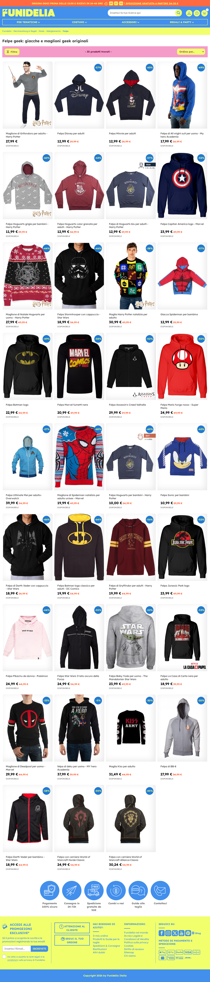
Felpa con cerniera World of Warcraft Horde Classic (73, 858)
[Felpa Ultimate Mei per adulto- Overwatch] (28, 456)
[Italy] (162, 933)
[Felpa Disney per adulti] (79, 95)
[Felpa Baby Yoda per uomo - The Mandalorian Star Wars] (131, 637)
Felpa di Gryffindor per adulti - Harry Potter (130, 587)
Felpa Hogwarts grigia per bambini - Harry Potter (27, 225)
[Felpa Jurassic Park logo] (182, 547)
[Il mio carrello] (204, 13)
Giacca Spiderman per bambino (179, 314)
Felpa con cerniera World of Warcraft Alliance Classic (125, 858)
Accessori (129, 22)
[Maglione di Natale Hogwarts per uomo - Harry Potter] (28, 276)
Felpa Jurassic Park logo (174, 585)
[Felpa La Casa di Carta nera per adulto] (182, 637)
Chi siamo (130, 955)
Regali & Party (180, 22)
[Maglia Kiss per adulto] (131, 728)
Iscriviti (39, 948)
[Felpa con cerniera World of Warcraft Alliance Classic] (131, 818)
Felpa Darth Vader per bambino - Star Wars (25, 858)
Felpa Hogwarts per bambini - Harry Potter (130, 497)
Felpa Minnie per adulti (122, 133)
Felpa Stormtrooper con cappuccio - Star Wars (78, 316)
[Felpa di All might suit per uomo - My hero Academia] (182, 95)
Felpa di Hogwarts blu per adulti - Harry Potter (128, 225)
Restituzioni (100, 949)
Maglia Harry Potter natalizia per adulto (128, 316)
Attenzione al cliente (74, 928)
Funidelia (6, 31)
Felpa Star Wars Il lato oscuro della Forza (78, 677)
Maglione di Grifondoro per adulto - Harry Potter (26, 135)
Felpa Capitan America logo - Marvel (182, 223)
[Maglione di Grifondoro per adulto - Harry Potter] (28, 95)
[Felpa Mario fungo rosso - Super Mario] (182, 366)
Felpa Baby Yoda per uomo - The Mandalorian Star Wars (128, 677)
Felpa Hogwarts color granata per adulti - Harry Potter (77, 225)
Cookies (128, 945)
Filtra (14, 51)
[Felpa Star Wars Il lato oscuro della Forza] (79, 637)
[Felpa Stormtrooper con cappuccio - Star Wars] (79, 276)
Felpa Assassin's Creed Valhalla (127, 404)
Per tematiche (27, 22)
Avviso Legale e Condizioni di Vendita (136, 937)
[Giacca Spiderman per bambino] (182, 276)
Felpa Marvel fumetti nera (72, 404)
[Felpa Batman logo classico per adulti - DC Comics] (79, 547)
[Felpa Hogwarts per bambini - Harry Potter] (131, 456)
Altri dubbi (99, 952)
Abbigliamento (53, 31)
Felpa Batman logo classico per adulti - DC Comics (76, 587)
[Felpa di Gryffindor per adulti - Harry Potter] (131, 547)
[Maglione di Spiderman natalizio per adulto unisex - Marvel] (79, 456)
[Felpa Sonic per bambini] (182, 456)
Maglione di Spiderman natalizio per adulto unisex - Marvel (78, 497)
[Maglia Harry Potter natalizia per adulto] (131, 276)
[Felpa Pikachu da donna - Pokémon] (28, 637)
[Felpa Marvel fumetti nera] (79, 366)
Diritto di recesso (134, 949)
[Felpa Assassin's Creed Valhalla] (131, 366)
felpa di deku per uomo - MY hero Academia (77, 768)
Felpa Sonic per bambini (174, 495)
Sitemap (129, 952)
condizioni (12, 960)
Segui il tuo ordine (74, 940)
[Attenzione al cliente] (197, 13)
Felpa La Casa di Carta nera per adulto (179, 677)
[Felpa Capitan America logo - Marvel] (182, 185)
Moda (41, 31)
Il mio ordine (100, 935)
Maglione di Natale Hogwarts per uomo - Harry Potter (25, 316)
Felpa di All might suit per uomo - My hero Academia (182, 135)
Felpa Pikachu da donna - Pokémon (27, 676)
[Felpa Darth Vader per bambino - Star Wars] (28, 818)
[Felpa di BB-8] (182, 728)
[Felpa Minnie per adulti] (131, 95)
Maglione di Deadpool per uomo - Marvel (25, 768)
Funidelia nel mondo (136, 932)
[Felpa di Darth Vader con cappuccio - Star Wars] (28, 547)
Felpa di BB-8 (168, 766)
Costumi (78, 22)
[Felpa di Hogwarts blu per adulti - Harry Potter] (131, 185)
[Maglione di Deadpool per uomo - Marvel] (28, 728)
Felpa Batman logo (17, 404)
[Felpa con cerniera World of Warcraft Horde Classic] (79, 818)
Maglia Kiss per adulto (122, 766)
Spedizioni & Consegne (106, 945)
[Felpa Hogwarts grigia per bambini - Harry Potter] (28, 185)
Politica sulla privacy (136, 942)
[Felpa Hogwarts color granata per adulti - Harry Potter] (79, 185)
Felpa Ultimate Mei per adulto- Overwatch (24, 497)
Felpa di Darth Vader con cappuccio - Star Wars (27, 587)
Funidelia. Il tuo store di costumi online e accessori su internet (28, 12)
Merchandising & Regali (25, 31)
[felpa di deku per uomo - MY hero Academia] (79, 728)
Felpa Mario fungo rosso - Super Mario (179, 406)
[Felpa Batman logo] (28, 366)
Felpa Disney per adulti (70, 133)
